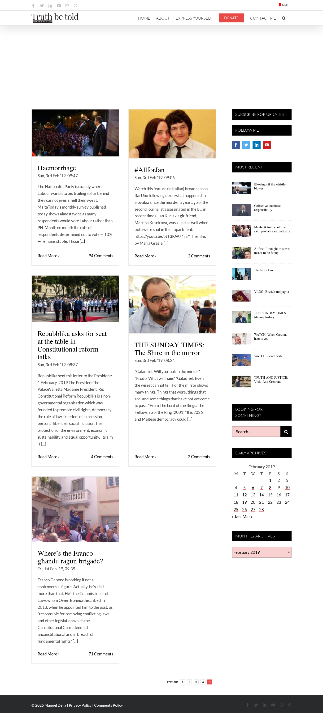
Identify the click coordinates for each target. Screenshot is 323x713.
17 (287, 494)
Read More (47, 255)
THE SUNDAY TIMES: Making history (270, 315)
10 (287, 487)
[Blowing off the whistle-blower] (241, 189)
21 (261, 502)
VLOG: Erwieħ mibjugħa (271, 291)
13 (253, 494)
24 (287, 502)
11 (236, 494)
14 (261, 494)
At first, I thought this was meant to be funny (271, 250)
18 (236, 502)
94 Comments (101, 255)
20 (253, 502)
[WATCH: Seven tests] (241, 361)
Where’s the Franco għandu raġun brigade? (70, 556)
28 (261, 509)
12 (244, 494)
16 (278, 494)
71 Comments (101, 653)
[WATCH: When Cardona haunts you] (241, 340)
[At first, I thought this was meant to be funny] (241, 254)
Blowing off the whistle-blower (270, 186)
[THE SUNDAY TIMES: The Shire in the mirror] (172, 304)
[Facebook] (236, 145)
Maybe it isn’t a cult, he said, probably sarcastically (272, 229)
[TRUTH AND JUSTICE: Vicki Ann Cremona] (241, 383)
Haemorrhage (57, 167)
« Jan (236, 516)
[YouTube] (267, 145)
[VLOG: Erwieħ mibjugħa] (241, 297)
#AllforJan (150, 169)
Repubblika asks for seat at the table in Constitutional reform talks (72, 344)
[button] (284, 18)
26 (244, 509)
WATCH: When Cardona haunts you (270, 336)
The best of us (263, 270)
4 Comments (102, 456)
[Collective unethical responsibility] (241, 211)
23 (278, 502)
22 (270, 502)
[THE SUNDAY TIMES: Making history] (241, 318)
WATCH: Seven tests (268, 356)
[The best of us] (241, 275)
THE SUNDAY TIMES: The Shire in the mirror (169, 348)
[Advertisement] (161, 61)
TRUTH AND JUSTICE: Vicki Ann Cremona (271, 379)
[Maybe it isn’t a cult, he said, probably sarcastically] (241, 232)
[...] (82, 241)
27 (253, 509)
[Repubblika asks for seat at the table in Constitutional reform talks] (75, 299)
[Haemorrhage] (75, 132)
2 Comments (199, 255)
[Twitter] (246, 145)
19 (244, 502)
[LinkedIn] (257, 145)
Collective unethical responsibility (267, 207)
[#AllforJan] (172, 133)
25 (236, 509)
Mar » (248, 516)
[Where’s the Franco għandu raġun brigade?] (75, 509)
